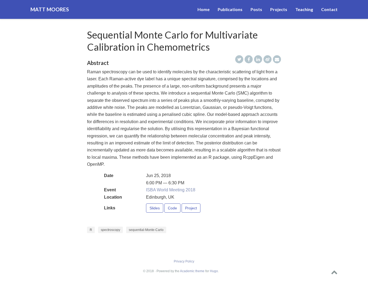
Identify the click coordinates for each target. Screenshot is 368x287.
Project (191, 208)
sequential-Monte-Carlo (146, 230)
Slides (155, 208)
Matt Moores (49, 9)
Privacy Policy (184, 261)
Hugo (214, 271)
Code (172, 208)
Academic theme (192, 271)
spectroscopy (110, 230)
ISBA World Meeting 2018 (170, 190)
